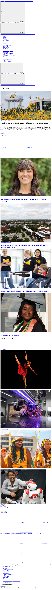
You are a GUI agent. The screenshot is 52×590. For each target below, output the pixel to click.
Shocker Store (6, 56)
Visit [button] (6, 512)
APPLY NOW (32, 34)
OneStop (31, 1)
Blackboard (5, 48)
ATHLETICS (23, 34)
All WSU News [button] (4, 147)
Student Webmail (6, 58)
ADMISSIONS (10, 34)
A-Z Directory (6, 47)
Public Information (7, 578)
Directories (18, 1)
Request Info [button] (3, 512)
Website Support (6, 579)
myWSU (28, 1)
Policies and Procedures (8, 53)
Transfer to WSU (6, 60)
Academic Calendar (7, 45)
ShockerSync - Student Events (9, 55)
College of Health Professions (6, 196)
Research (14, 1)
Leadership (3, 1)
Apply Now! (5, 46)
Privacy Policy (6, 573)
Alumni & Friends (4, 566)
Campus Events (6, 49)
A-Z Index (5, 568)
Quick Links (3, 11)
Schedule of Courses (7, 54)
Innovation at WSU (9, 1)
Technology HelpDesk (7, 59)
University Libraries (7, 61)
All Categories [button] (3, 349)
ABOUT (27, 34)
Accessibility (5, 577)
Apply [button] (8, 512)
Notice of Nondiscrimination (8, 574)
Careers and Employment (8, 51)
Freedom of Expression (7, 570)
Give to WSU (23, 1)
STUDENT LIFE (16, 34)
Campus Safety (6, 576)
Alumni (2, 332)
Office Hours (5, 52)
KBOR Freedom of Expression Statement (11, 581)
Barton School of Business (6, 120)
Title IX (4, 575)
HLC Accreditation (7, 582)
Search (2, 22)
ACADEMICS (4, 34)
